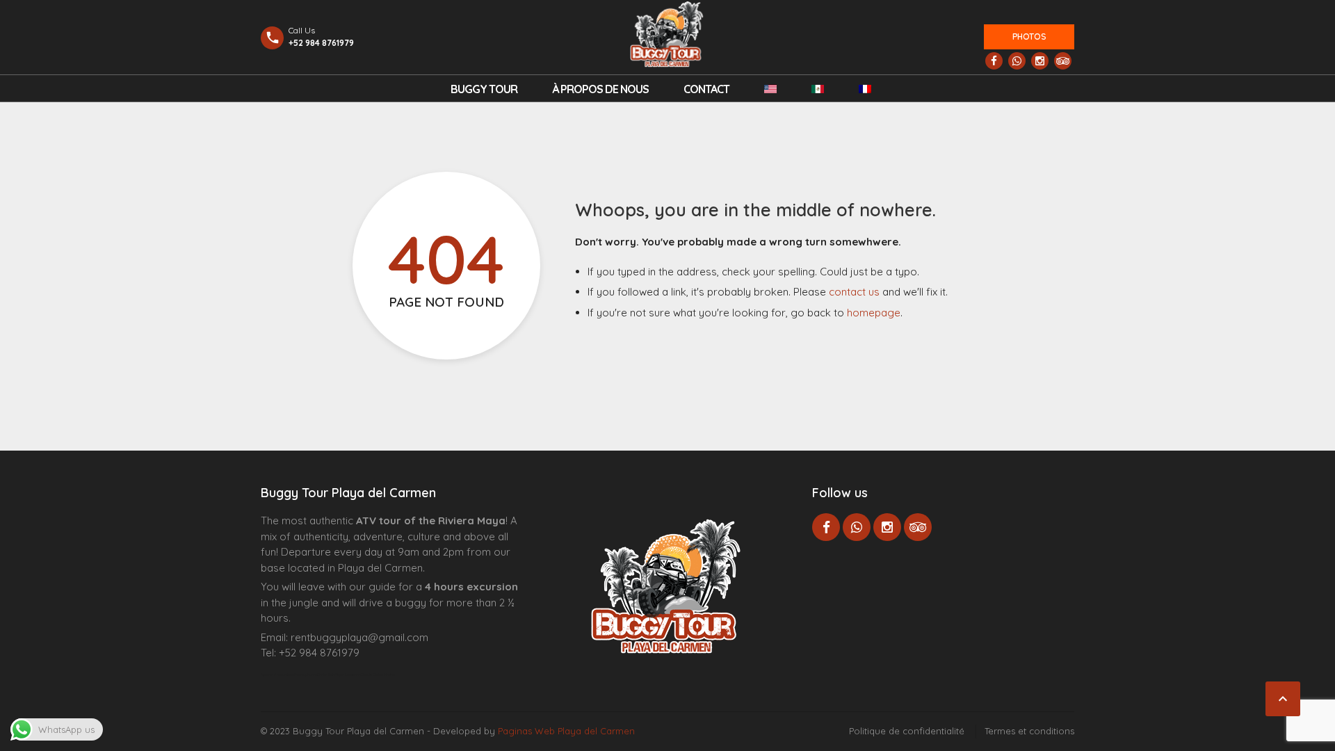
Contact (706, 89)
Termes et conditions (1029, 730)
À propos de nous (600, 89)
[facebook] (994, 61)
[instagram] (1040, 61)
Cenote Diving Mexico (378, 674)
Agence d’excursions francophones (289, 674)
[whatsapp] (1017, 61)
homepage (873, 312)
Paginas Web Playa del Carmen (566, 730)
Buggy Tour (484, 89)
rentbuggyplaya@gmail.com (359, 637)
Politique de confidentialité (906, 730)
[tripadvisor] (1062, 61)
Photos (1029, 36)
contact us (854, 291)
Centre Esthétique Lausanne (339, 674)
